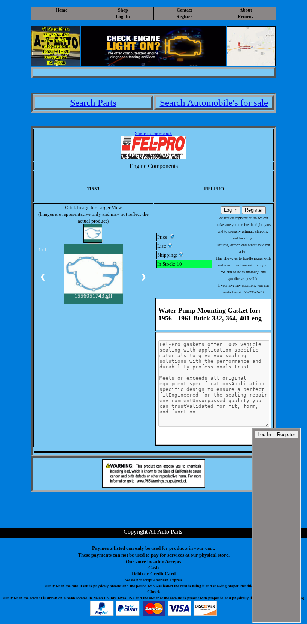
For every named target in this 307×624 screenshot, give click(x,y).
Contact (184, 10)
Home (61, 10)
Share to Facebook (153, 133)
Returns (245, 16)
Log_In (123, 16)
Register (184, 16)
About (246, 10)
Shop (123, 10)
